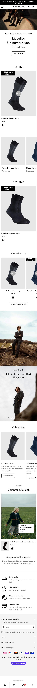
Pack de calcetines (10, 168)
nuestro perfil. (28, 563)
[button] (33, 7)
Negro (3, 125)
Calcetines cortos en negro (10, 233)
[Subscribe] (33, 627)
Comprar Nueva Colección (17, 418)
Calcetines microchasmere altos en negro (26, 527)
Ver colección (18, 53)
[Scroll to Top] (33, 678)
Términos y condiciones (26, 632)
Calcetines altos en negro (9, 118)
